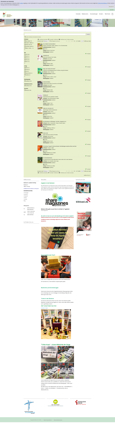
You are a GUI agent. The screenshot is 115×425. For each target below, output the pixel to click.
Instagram (26, 196)
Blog (25, 200)
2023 (27, 57)
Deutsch (27, 90)
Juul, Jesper (28, 41)
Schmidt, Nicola (29, 46)
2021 (27, 61)
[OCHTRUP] (7, 14)
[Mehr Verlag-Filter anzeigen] (24, 76)
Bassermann (28, 73)
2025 (27, 54)
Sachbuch (28, 81)
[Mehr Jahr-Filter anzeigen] (24, 63)
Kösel (27, 69)
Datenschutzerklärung (102, 3)
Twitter (25, 197)
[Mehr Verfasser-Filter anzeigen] (24, 49)
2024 (27, 56)
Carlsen (27, 74)
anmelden (112, 9)
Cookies (21, 3)
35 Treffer (78, 41)
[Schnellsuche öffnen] (112, 14)
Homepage (26, 192)
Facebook (26, 194)
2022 (27, 59)
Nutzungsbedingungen (58, 419)
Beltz (27, 67)
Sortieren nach (40, 41)
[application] (85, 14)
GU (26, 71)
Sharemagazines (44, 210)
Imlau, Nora (28, 44)
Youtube (25, 199)
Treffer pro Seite (87, 41)
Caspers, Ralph (29, 42)
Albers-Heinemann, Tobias (29, 48)
